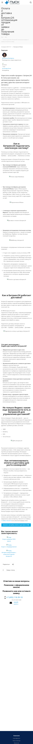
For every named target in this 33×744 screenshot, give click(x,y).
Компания (16, 735)
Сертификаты (16, 738)
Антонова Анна (6, 68)
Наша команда (16, 740)
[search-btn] (30, 2)
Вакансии (16, 743)
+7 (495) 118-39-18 (6, 520)
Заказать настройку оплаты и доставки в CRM (16, 525)
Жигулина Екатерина (8, 58)
